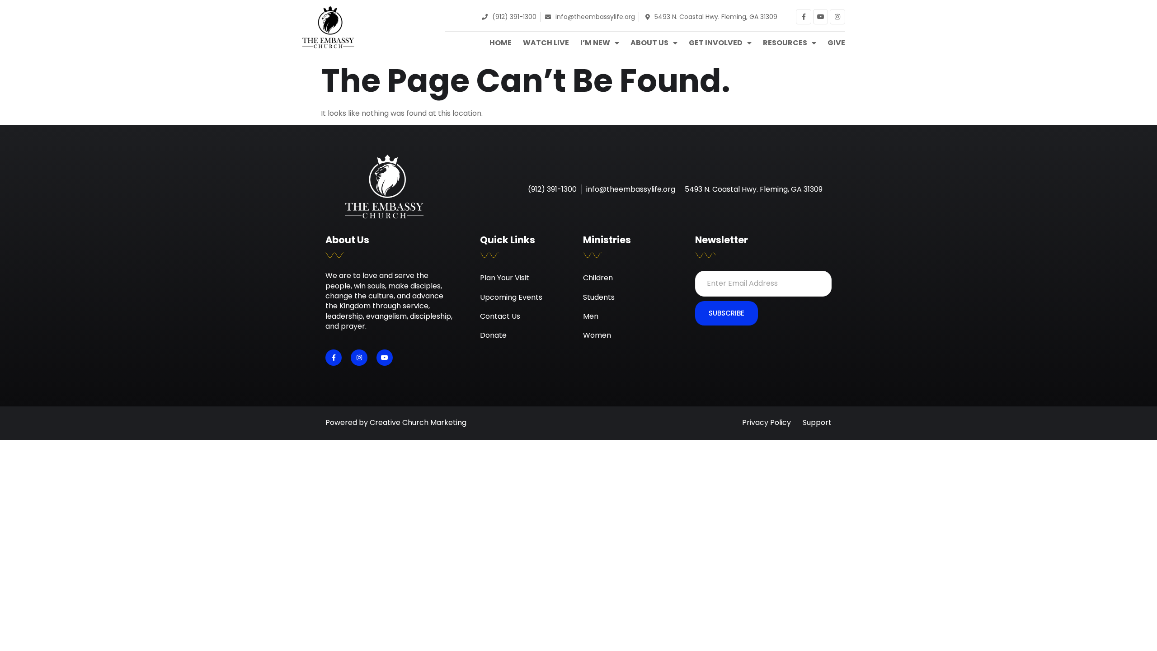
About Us (649, 42)
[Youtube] (820, 16)
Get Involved (716, 42)
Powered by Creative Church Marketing (395, 422)
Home (500, 42)
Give (836, 42)
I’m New (595, 42)
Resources (785, 42)
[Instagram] (837, 16)
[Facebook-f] (803, 16)
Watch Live (546, 42)
